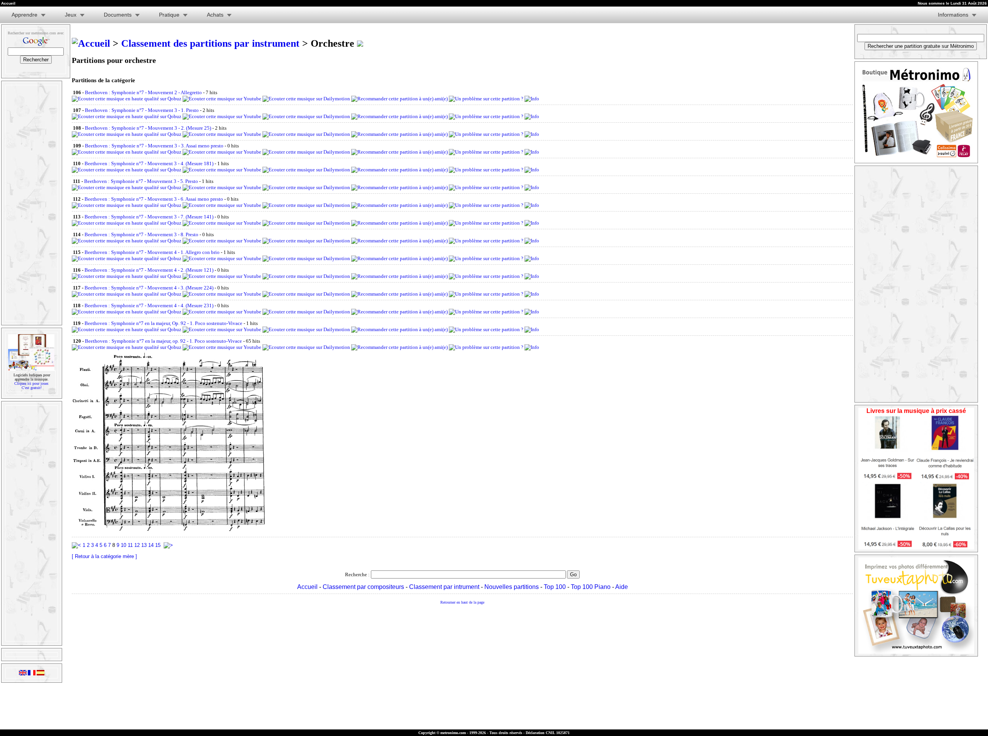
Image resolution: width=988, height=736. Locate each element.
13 (144, 545)
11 (130, 545)
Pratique (169, 15)
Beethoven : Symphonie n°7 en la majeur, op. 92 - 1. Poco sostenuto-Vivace (163, 341)
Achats (215, 15)
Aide (621, 587)
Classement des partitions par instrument (210, 43)
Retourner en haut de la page (462, 602)
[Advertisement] (31, 203)
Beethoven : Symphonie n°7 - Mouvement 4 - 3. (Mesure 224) (149, 288)
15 (158, 545)
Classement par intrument (444, 587)
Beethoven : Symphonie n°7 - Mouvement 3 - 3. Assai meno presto (154, 146)
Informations (953, 15)
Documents (118, 15)
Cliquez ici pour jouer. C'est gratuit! (31, 385)
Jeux (70, 15)
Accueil (307, 587)
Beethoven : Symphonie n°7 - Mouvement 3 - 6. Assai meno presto (154, 199)
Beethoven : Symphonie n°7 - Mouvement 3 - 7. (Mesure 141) (149, 217)
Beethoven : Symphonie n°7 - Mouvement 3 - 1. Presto (142, 110)
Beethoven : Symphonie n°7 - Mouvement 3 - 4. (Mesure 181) (149, 163)
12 (137, 545)
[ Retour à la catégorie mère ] (104, 556)
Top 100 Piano (591, 587)
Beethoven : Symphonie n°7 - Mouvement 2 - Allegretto (143, 92)
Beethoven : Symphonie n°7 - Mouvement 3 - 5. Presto (141, 181)
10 (123, 545)
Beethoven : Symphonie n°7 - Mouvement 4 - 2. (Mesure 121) (149, 270)
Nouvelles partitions (511, 587)
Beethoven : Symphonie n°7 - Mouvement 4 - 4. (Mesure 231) (149, 305)
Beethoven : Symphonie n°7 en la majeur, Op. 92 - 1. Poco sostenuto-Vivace (163, 323)
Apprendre (24, 15)
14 (151, 545)
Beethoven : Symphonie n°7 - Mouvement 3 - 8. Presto (141, 234)
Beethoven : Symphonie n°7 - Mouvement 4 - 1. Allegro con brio (152, 252)
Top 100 (555, 587)
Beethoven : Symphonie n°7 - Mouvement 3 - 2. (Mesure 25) (148, 128)
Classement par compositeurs (363, 587)
